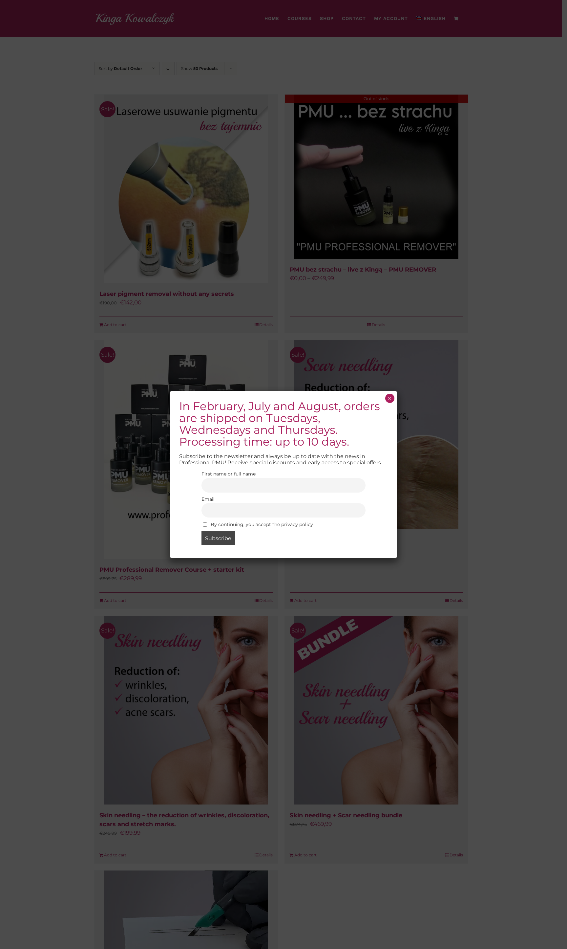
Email (208, 499)
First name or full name (228, 474)
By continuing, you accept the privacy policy (261, 524)
